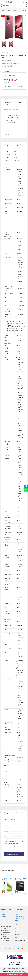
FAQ (2, 918)
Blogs (2, 921)
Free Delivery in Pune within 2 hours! (14, 974)
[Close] (26, 975)
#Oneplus (17, 934)
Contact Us (3, 916)
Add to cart (11, 894)
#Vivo (16, 937)
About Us (3, 914)
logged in (12, 846)
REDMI (21, 876)
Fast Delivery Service (6, 912)
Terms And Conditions (20, 912)
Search (25, 5)
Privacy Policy (18, 914)
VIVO (15, 10)
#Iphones (17, 926)
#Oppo (16, 931)
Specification (21, 102)
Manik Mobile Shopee (14, 968)
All (1, 52)
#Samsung (17, 928)
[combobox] (12, 5)
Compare (20, 86)
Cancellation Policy (19, 916)
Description (7, 102)
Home (2, 10)
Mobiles (8, 10)
